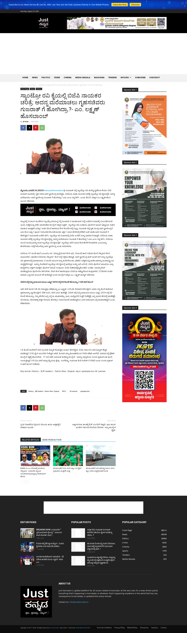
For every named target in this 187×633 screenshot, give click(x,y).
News (35, 77)
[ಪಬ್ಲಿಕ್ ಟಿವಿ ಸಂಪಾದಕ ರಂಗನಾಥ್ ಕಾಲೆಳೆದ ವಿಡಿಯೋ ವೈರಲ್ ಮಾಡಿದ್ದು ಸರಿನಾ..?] (78, 533)
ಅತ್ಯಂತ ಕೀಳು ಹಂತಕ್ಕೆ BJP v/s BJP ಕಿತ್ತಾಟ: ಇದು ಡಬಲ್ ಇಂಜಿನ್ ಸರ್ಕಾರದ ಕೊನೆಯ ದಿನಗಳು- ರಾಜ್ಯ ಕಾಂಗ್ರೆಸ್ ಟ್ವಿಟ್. (94, 427)
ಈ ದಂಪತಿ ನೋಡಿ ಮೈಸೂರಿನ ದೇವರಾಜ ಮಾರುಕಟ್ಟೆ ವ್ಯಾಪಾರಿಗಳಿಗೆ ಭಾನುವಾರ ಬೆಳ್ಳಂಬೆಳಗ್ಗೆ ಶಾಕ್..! (101, 546)
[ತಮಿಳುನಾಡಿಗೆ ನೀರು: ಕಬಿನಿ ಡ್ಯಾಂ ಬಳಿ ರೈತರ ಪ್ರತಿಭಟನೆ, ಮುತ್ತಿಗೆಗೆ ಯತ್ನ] (68, 455)
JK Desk (25, 121)
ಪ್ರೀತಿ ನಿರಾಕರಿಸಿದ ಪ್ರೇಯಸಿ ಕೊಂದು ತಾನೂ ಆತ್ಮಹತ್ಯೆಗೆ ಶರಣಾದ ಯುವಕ (40, 426)
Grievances (144, 627)
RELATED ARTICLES (30, 440)
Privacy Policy (119, 627)
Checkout (135, 4)
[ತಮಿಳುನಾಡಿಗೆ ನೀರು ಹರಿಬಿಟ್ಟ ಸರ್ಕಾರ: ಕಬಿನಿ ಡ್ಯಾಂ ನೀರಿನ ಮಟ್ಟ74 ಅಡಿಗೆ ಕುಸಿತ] (101, 455)
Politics (45, 77)
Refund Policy (132, 627)
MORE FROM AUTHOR (51, 440)
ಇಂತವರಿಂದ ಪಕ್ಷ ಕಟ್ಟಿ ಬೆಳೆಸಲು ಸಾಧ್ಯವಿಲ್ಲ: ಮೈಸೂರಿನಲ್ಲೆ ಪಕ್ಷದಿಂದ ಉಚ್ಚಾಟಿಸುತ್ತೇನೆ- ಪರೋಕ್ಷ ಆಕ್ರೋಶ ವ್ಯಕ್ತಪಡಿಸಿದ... (101, 560)
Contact (164, 627)
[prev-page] (22, 482)
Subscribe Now (119, 4)
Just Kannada (54, 628)
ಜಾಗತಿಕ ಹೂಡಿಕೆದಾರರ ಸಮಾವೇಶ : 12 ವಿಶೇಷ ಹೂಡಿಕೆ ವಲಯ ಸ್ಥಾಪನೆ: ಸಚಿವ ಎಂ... (50, 559)
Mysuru (125, 77)
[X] (29, 127)
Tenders (112, 77)
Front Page (32, 85)
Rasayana (99, 77)
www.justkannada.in (54, 190)
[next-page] (26, 482)
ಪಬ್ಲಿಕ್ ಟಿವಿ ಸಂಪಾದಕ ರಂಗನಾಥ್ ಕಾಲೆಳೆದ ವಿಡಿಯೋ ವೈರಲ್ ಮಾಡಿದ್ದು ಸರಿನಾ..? (99, 532)
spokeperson (85, 391)
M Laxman (73, 391)
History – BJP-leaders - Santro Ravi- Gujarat (43, 391)
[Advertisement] (93, 53)
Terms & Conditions (104, 627)
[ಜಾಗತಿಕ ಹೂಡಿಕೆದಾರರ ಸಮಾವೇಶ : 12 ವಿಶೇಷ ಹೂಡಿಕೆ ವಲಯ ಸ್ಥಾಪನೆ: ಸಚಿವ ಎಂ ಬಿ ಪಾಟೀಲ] (27, 560)
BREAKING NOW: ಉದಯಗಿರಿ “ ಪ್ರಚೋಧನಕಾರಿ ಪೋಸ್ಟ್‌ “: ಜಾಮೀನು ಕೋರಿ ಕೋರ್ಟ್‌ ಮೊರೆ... (49, 532)
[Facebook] (23, 127)
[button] (182, 3)
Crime (57, 77)
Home (25, 77)
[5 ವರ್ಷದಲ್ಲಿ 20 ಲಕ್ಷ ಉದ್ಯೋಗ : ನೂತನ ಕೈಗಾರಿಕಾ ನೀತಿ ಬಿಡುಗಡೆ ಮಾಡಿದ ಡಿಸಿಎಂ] (27, 547)
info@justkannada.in (78, 602)
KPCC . (64, 391)
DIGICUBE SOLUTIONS (83, 628)
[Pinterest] (35, 127)
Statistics (154, 627)
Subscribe (140, 77)
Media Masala (82, 77)
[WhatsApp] (42, 127)
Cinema (67, 77)
